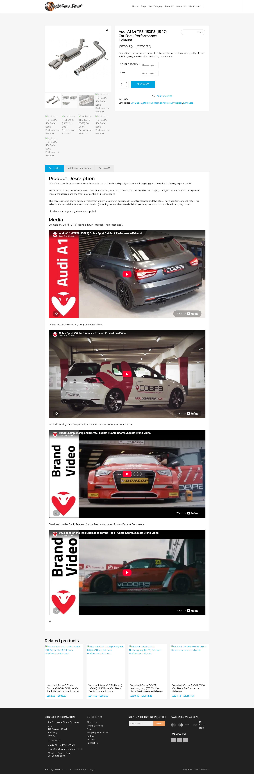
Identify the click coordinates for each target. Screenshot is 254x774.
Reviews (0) (104, 168)
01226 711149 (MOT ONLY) (61, 745)
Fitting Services (95, 726)
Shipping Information (98, 732)
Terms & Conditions (202, 770)
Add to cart (143, 84)
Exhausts (188, 103)
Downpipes (176, 103)
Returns (91, 739)
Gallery (90, 736)
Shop (143, 6)
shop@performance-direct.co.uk (65, 749)
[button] (107, 30)
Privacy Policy (187, 770)
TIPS (122, 72)
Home (135, 6)
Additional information (79, 168)
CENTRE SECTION (130, 64)
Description (54, 168)
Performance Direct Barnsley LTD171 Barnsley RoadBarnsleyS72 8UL (63, 729)
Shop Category (155, 6)
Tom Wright (90, 770)
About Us (169, 6)
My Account (194, 6)
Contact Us (181, 6)
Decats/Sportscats (159, 103)
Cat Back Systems (140, 103)
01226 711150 (54, 740)
